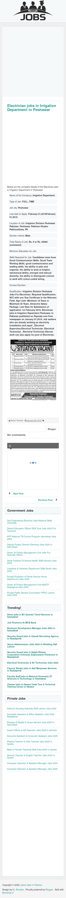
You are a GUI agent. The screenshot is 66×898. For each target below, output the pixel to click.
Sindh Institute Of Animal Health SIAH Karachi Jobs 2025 (32, 561)
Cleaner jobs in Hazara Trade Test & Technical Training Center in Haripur (31, 685)
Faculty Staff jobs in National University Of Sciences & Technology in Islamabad (29, 677)
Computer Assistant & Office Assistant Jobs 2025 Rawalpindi (30, 715)
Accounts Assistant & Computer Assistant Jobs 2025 (32, 735)
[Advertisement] (33, 61)
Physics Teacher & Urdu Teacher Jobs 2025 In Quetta (29, 742)
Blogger (49, 889)
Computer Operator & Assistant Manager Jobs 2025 (32, 763)
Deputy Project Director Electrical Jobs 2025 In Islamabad (29, 545)
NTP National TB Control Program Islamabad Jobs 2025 (31, 537)
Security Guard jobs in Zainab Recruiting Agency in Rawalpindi (33, 637)
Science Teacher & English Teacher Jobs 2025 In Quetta (31, 756)
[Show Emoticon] (10, 445)
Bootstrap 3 (8, 892)
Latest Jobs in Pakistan (31, 884)
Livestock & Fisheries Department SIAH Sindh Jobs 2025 (32, 569)
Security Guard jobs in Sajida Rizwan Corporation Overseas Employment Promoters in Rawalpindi (32, 654)
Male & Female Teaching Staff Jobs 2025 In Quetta (32, 749)
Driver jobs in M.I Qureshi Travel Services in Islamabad (30, 615)
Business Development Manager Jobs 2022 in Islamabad (31, 629)
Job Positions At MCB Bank (21, 622)
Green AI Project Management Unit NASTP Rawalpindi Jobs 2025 (28, 585)
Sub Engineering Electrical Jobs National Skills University (29, 521)
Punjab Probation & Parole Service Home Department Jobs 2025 (27, 577)
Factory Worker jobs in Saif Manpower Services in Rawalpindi (32, 669)
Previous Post (45, 499)
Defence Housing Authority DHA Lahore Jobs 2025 (31, 708)
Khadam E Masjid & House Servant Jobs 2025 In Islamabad (30, 723)
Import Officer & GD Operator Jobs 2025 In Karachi (32, 730)
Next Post (18, 493)
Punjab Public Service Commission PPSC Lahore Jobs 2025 (30, 593)
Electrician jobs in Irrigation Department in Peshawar (31, 107)
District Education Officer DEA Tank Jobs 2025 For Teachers (31, 529)
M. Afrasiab (18, 889)
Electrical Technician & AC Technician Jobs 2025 (32, 662)
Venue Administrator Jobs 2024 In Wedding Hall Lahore (32, 645)
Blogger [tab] (52, 428)
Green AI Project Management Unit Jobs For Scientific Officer (28, 553)
